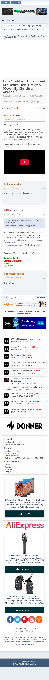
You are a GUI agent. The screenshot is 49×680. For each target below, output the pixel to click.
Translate (32, 631)
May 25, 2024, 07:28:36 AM (12, 214)
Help (18, 661)
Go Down (6, 108)
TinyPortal (11, 661)
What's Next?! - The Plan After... (23, 409)
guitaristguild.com (28, 644)
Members (10, 439)
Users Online (12, 461)
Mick (39, 339)
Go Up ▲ (37, 661)
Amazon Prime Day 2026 (21, 347)
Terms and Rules (27, 661)
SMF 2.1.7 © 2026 (19, 664)
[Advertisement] (24, 59)
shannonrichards (15, 184)
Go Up (4, 298)
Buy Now (25, 513)
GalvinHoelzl (38, 387)
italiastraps (16, 381)
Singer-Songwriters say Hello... (17, 387)
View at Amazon (24, 569)
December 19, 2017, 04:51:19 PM (14, 119)
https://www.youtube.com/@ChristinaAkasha (22, 245)
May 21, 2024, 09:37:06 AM (12, 188)
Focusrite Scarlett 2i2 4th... (21, 401)
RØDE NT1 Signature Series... (22, 339)
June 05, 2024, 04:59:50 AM (13, 278)
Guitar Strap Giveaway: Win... (22, 378)
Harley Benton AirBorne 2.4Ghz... (24, 363)
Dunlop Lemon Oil (18, 355)
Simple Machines (30, 664)
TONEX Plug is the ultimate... (22, 371)
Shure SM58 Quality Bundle (22, 393)
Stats (8, 448)
